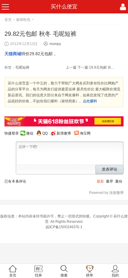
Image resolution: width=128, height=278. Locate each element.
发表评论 (109, 169)
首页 (8, 20)
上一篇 (71, 67)
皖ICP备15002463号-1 (64, 227)
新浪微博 (64, 133)
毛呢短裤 (22, 67)
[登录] (123, 7)
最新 (100, 181)
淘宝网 (85, 133)
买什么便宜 (64, 7)
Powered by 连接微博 (106, 193)
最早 (109, 181)
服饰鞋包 (23, 20)
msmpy (55, 44)
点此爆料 (90, 101)
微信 (29, 133)
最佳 (118, 181)
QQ (45, 133)
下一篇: (96, 67)
